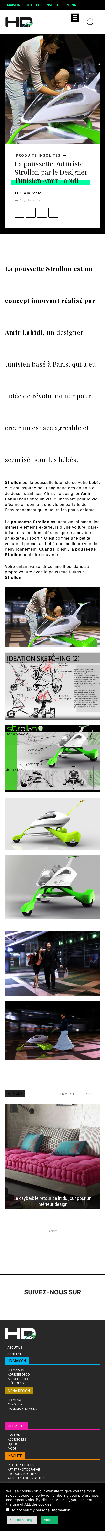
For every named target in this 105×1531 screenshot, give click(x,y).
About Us (14, 1347)
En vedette (69, 1094)
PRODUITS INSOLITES (38, 155)
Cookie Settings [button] (22, 1520)
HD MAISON (17, 1361)
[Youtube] (77, 1305)
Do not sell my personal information (40, 1510)
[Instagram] (23, 1305)
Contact (14, 1354)
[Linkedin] (37, 1305)
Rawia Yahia (31, 192)
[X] (31, 213)
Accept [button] (49, 1520)
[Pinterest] (42, 213)
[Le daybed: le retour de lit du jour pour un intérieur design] (52, 1156)
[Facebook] (19, 213)
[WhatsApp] (53, 213)
